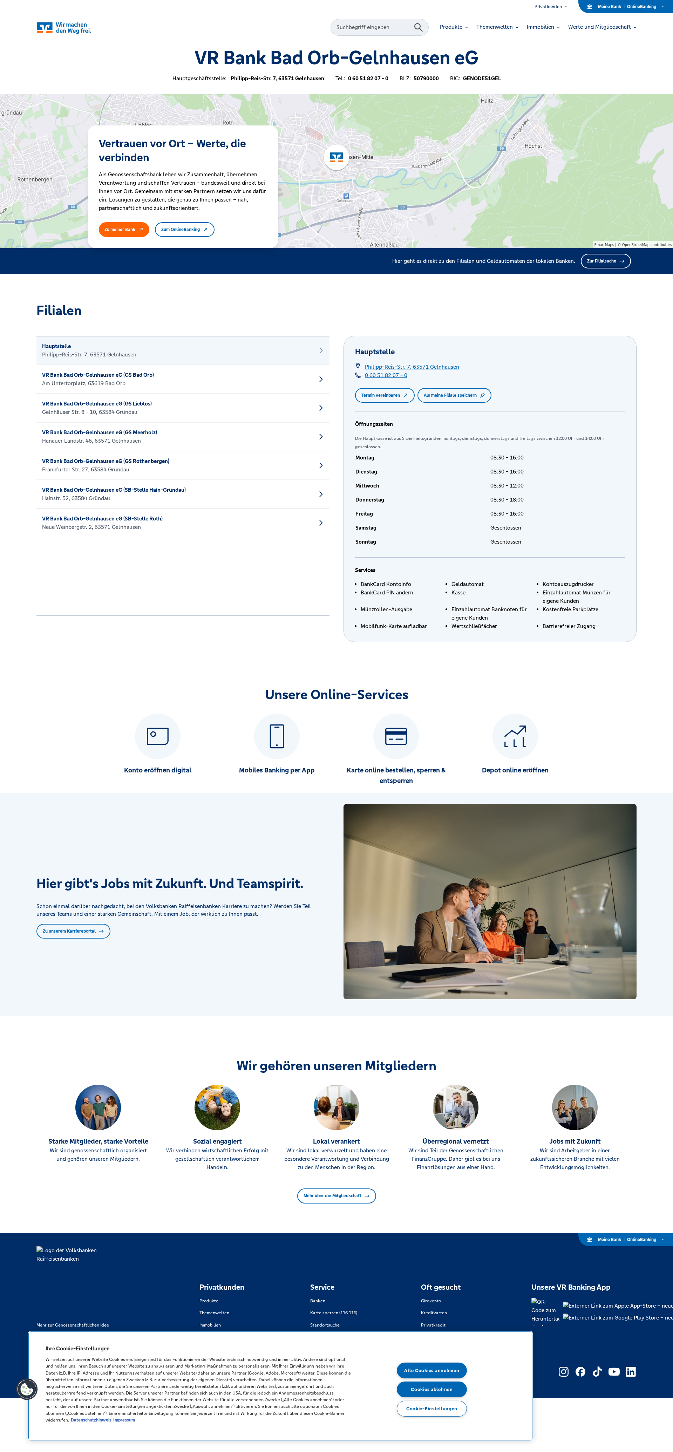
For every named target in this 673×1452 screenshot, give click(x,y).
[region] (280, 1386)
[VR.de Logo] (73, 27)
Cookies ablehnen (432, 1389)
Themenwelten (214, 1313)
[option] (182, 350)
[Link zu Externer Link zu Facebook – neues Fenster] (580, 1371)
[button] (27, 1389)
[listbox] (182, 476)
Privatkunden (548, 6)
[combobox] (373, 27)
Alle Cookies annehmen (431, 1370)
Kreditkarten (434, 1313)
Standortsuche (325, 1325)
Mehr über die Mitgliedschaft (332, 1196)
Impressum (124, 1420)
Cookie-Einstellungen (431, 1409)
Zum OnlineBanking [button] (180, 229)
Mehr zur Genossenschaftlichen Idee (72, 1325)
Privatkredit (433, 1325)
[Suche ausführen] (418, 27)
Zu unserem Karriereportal (69, 931)
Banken (317, 1301)
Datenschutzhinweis (91, 1420)
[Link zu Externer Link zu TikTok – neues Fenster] (597, 1371)
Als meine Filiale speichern (450, 395)
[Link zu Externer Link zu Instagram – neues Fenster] (563, 1371)
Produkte (208, 1301)
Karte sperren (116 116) (333, 1313)
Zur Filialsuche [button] (601, 261)
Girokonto (431, 1301)
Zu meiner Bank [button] (119, 229)
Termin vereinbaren (380, 395)
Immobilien (210, 1325)
